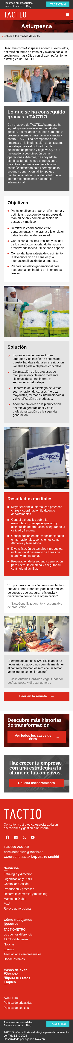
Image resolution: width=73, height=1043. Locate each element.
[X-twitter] (24, 837)
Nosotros (11, 924)
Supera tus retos (17, 978)
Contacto (11, 974)
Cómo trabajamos (18, 920)
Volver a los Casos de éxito (22, 36)
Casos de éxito (16, 970)
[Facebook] (7, 837)
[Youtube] (32, 837)
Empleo (10, 982)
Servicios (11, 868)
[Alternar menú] (67, 14)
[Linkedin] (16, 837)
